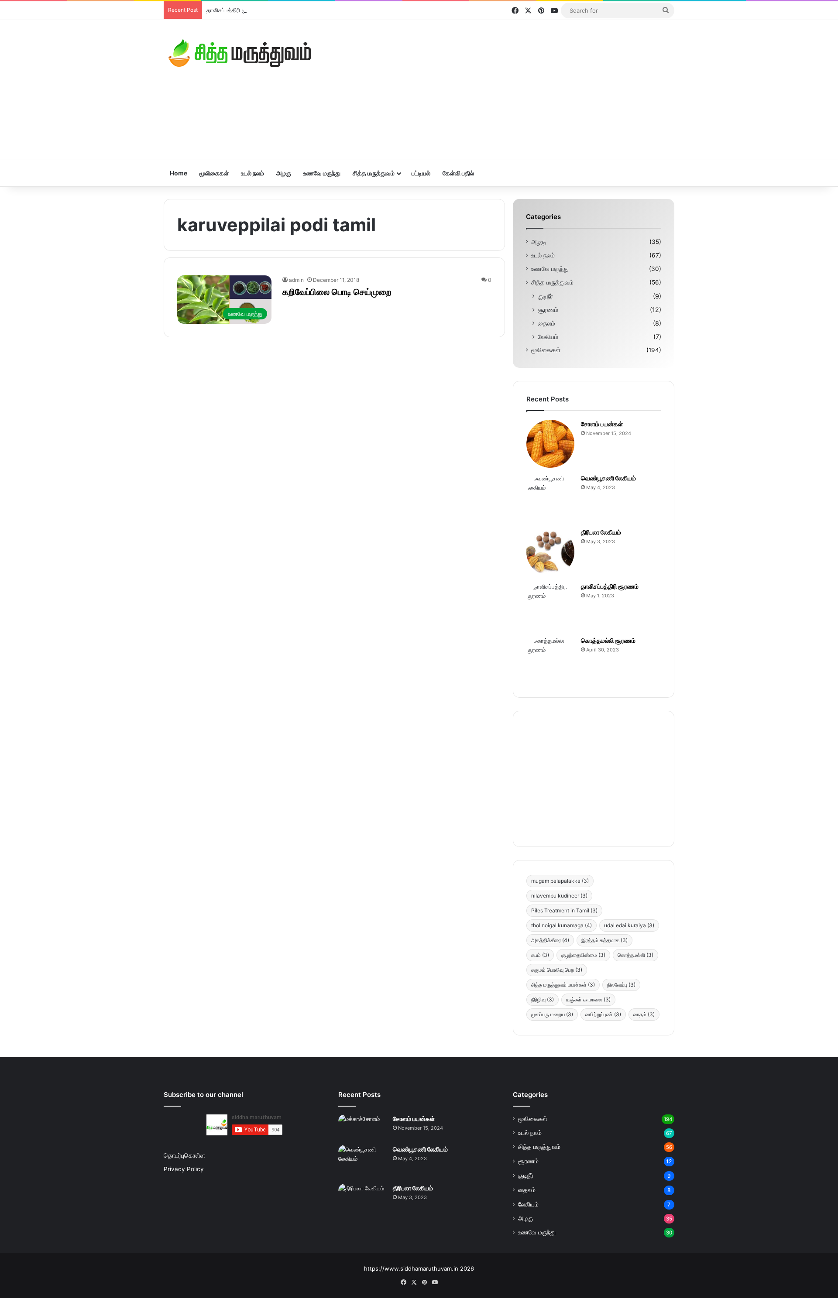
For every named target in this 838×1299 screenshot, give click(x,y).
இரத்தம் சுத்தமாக (604, 940)
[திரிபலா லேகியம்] (550, 552)
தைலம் (546, 323)
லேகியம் (548, 336)
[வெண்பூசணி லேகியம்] (550, 498)
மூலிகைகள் (214, 173)
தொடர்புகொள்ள (184, 1155)
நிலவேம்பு (621, 984)
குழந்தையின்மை (583, 955)
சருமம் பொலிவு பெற (556, 970)
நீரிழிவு (542, 999)
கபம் (540, 955)
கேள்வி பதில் (458, 173)
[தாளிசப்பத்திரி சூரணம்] (550, 606)
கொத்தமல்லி (635, 955)
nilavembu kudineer (559, 895)
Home (178, 173)
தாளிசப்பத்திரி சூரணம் (233, 10)
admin (296, 280)
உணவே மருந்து (321, 173)
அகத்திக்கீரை (550, 940)
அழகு (283, 173)
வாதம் (644, 1014)
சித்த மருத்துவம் (374, 173)
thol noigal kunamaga (561, 925)
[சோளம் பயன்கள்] (550, 444)
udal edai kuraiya (629, 925)
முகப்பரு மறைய (552, 1014)
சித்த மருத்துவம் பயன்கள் (563, 984)
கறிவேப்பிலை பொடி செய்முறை (336, 292)
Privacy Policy (184, 1168)
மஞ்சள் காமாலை (588, 999)
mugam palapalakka (560, 880)
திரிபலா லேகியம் (601, 532)
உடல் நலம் (252, 173)
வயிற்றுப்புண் (603, 1014)
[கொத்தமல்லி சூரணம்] (550, 660)
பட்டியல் (421, 173)
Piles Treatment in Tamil (564, 910)
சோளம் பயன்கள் (602, 424)
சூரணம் (548, 309)
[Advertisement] (506, 90)
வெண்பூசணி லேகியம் (608, 478)
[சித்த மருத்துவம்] (240, 53)
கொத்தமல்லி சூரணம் (608, 640)
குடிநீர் (545, 296)
